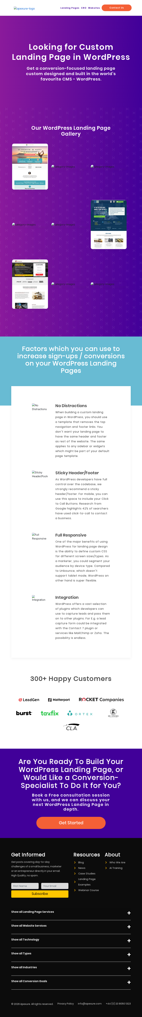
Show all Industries (24, 967)
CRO (83, 7)
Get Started (71, 823)
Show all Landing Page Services (32, 912)
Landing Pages (69, 7)
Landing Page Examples (87, 881)
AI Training (115, 868)
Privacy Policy (65, 1003)
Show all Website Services (29, 925)
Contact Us (116, 7)
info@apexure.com (90, 1003)
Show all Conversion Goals (29, 981)
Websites (94, 7)
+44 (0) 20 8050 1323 (118, 1003)
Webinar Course (88, 890)
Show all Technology (25, 939)
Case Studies (86, 873)
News (81, 868)
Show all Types (21, 953)
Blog (81, 862)
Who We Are (117, 862)
